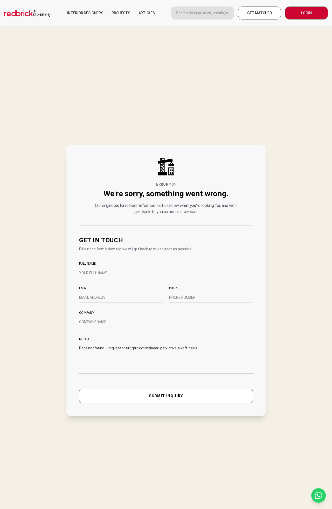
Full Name (87, 263)
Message (86, 339)
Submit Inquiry (166, 396)
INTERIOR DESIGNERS (85, 13)
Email (83, 288)
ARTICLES (147, 13)
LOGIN (306, 13)
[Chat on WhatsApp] (318, 495)
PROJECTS (121, 13)
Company (86, 313)
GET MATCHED (259, 13)
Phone (174, 288)
